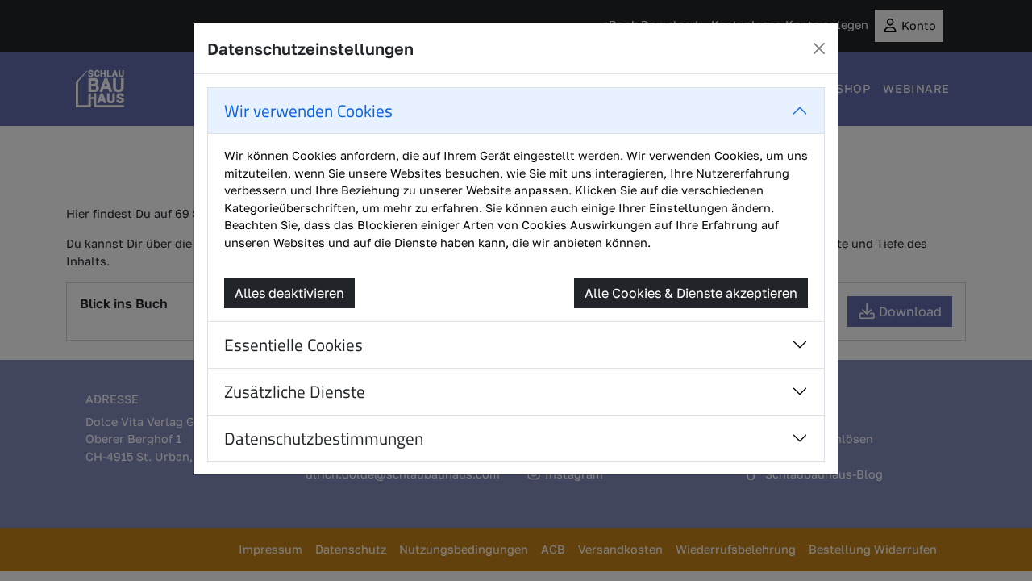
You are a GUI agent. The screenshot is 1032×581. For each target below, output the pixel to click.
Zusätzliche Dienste (294, 391)
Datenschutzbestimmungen (323, 438)
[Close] (819, 48)
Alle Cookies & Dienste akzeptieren (691, 293)
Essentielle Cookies (293, 344)
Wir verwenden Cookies (308, 110)
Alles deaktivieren (289, 293)
